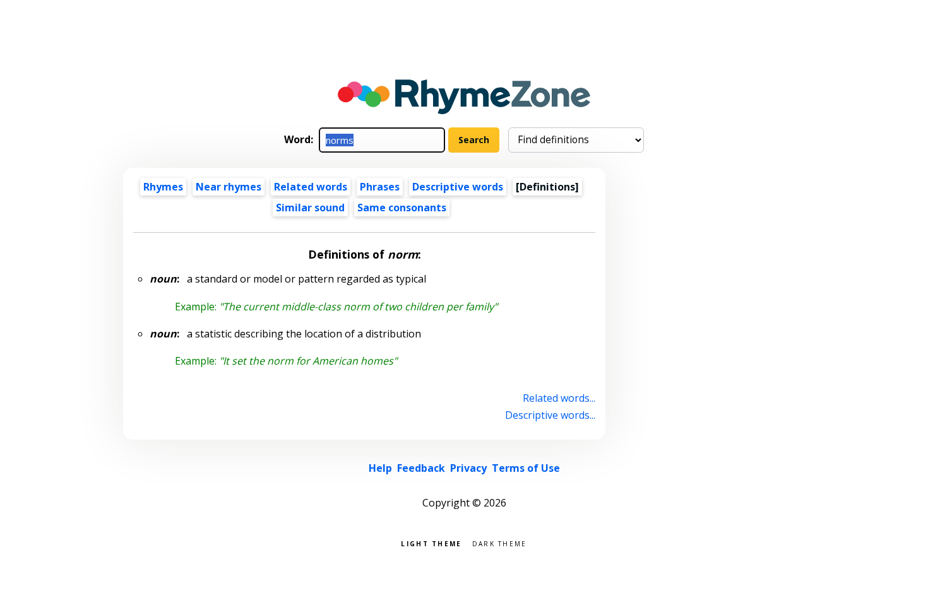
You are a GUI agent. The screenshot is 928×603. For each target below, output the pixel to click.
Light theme (431, 543)
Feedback (421, 468)
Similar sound (310, 207)
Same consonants (401, 207)
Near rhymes (228, 187)
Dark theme (499, 543)
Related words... (559, 398)
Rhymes (163, 187)
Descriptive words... (550, 415)
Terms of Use (526, 468)
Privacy (468, 468)
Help (380, 468)
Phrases (380, 187)
